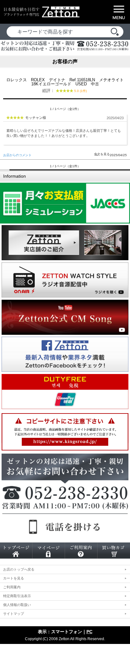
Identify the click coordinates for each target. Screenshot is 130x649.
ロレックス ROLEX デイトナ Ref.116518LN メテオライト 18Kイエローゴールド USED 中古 (65, 85)
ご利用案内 (12, 587)
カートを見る (13, 578)
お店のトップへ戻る (18, 569)
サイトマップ (13, 613)
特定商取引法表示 (17, 596)
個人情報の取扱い (17, 605)
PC (89, 631)
